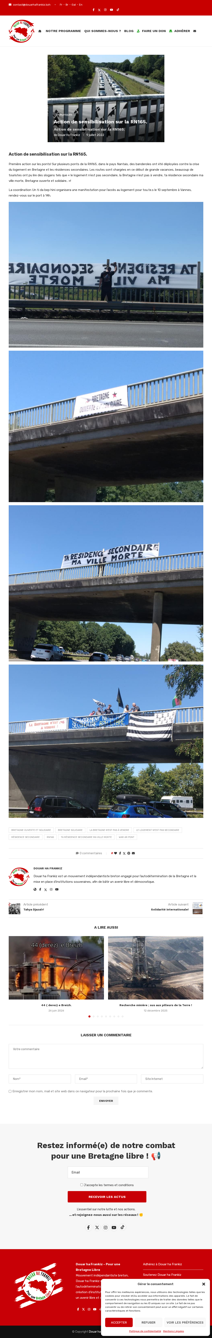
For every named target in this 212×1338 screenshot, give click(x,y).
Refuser (148, 1322)
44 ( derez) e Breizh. (56, 1005)
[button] (204, 1284)
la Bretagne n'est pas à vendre (109, 830)
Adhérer (181, 31)
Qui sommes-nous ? (102, 31)
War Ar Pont (126, 837)
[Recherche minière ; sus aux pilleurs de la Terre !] (155, 968)
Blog (129, 31)
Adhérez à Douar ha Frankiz (162, 1264)
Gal (74, 4)
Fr (61, 4)
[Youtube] (111, 9)
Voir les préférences (185, 1322)
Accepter (119, 1322)
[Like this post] (115, 853)
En (80, 4)
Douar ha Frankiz (69, 135)
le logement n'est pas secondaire (157, 830)
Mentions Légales (173, 1331)
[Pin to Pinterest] (128, 853)
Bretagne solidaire (70, 830)
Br (67, 4)
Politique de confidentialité (145, 1331)
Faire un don (153, 31)
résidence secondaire (25, 837)
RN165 (50, 837)
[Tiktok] (118, 10)
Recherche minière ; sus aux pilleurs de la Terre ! (155, 1005)
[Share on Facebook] (120, 853)
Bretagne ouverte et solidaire (31, 830)
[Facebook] (93, 9)
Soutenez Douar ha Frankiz (162, 1275)
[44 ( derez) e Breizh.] (56, 968)
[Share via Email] (133, 853)
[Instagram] (105, 9)
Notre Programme (63, 31)
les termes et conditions (116, 1185)
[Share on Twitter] (124, 853)
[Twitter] (99, 10)
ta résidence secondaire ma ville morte (86, 837)
